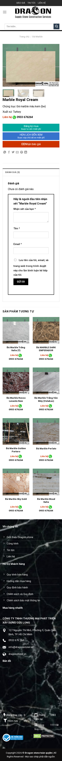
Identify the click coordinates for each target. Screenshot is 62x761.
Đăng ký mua (31, 127)
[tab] (31, 172)
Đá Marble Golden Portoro (16, 450)
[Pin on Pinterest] (21, 152)
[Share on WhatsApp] (4, 152)
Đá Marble (37, 36)
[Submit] (56, 26)
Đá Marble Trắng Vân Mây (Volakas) (46, 399)
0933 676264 (25, 117)
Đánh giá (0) (12, 172)
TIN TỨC (31, 3)
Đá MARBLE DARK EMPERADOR (46, 349)
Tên (16, 228)
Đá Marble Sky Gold (16, 499)
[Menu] (5, 12)
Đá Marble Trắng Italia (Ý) (16, 349)
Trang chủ (24, 36)
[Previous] (8, 65)
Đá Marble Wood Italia (46, 500)
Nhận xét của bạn (24, 209)
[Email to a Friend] (17, 152)
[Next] (54, 65)
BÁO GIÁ (21, 3)
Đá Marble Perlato (46, 448)
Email (17, 244)
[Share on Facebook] (9, 152)
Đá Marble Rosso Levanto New (16, 399)
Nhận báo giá (33, 144)
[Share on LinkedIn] (25, 152)
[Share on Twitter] (13, 152)
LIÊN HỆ (42, 3)
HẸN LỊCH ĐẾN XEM (31, 136)
